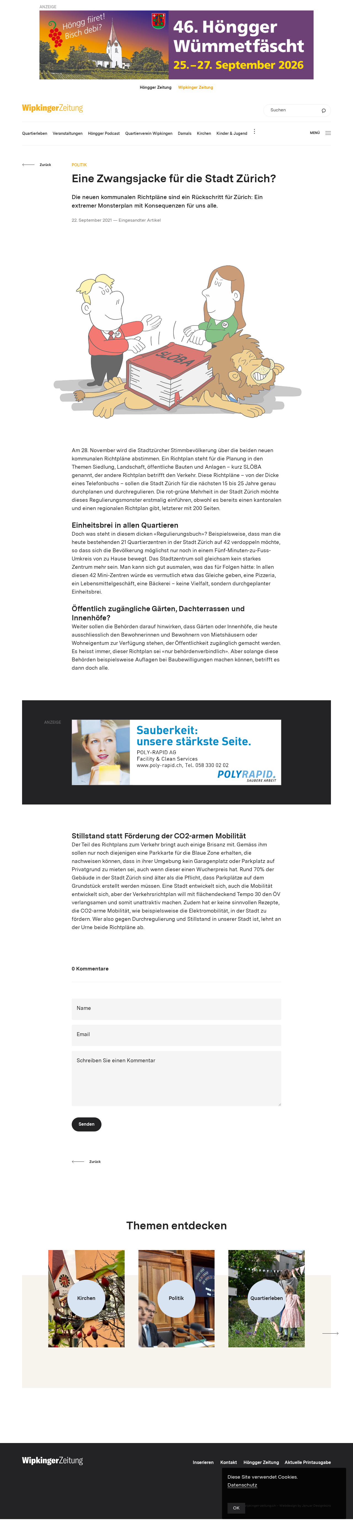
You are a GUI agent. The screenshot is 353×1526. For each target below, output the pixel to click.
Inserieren (203, 1463)
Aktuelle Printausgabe (308, 1463)
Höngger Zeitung (156, 88)
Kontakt (228, 1463)
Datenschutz (242, 1485)
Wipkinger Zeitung (195, 88)
